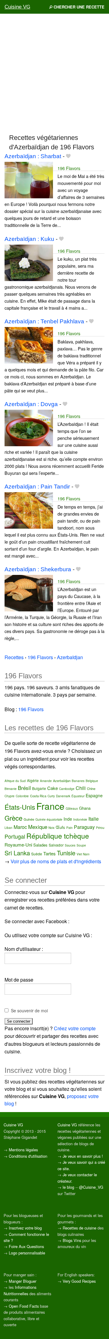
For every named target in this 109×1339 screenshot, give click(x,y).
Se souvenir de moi (29, 1010)
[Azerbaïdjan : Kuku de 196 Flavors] (29, 262)
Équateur (77, 796)
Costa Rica (38, 795)
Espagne (94, 795)
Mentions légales (23, 1150)
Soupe (81, 845)
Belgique (92, 781)
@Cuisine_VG (91, 1187)
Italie (93, 818)
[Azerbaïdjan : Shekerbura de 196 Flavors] (29, 592)
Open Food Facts (24, 1306)
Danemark (63, 796)
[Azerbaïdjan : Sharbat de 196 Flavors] (29, 179)
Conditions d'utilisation (28, 1156)
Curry (51, 796)
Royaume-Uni (18, 844)
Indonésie (80, 819)
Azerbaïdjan (62, 780)
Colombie (22, 796)
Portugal (15, 836)
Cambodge (66, 789)
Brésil (24, 787)
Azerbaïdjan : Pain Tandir (37, 486)
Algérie (33, 780)
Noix (51, 828)
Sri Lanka (17, 852)
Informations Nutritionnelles (20, 1290)
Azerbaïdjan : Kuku (29, 239)
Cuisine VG (17, 7)
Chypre (10, 796)
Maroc (20, 826)
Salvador (56, 844)
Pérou (100, 828)
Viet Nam (83, 854)
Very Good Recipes (79, 1281)
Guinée (29, 819)
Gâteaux (72, 808)
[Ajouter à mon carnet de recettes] (68, 156)
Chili (81, 787)
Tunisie (66, 852)
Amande (46, 781)
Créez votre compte (75, 1028)
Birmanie (11, 789)
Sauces (70, 845)
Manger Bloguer (22, 1281)
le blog (68, 1187)
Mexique (37, 826)
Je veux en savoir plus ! (83, 1156)
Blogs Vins (72, 1240)
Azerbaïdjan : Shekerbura (38, 569)
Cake (52, 788)
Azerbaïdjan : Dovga (31, 404)
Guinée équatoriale (48, 819)
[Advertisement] (54, 73)
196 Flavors (69, 168)
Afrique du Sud (15, 781)
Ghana (85, 808)
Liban (8, 828)
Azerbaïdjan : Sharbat (33, 156)
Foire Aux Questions (26, 1246)
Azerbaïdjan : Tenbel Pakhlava (44, 321)
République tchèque (57, 836)
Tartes (49, 853)
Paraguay (84, 826)
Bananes (78, 781)
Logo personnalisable (27, 1253)
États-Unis (20, 807)
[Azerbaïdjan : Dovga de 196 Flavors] (29, 427)
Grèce (13, 818)
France (50, 805)
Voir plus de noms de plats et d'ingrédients (56, 861)
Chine (91, 788)
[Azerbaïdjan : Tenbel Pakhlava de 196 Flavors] (29, 344)
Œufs (60, 827)
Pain (69, 828)
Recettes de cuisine (79, 1228)
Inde (68, 819)
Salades (40, 845)
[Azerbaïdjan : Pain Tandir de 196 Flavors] (29, 509)
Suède (36, 853)
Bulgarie (39, 788)
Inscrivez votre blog (25, 1228)
